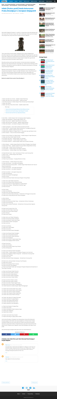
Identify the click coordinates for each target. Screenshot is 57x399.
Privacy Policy (30, 393)
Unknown (7, 357)
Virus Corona (49, 1)
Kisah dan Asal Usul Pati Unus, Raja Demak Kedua (15, 112)
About (18, 393)
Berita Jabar (41, 1)
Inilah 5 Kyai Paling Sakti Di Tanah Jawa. (50, 13)
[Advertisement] (20, 23)
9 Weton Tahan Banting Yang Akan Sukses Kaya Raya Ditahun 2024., (50, 35)
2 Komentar (22, 13)
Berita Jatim (26, 1)
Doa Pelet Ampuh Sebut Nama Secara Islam (49, 61)
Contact (23, 393)
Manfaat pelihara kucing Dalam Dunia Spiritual (50, 18)
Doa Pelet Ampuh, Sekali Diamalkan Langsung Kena (49, 72)
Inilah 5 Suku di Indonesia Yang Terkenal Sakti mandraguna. (50, 8)
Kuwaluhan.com (30, 397)
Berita (20, 1)
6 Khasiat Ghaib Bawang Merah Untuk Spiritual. (50, 30)
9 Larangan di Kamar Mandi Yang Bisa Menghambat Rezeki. (49, 40)
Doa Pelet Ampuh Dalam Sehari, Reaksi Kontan (50, 77)
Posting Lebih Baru (5, 382)
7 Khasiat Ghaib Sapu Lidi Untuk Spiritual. (50, 45)
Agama (16, 1)
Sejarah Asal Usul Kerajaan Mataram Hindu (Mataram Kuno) (17, 109)
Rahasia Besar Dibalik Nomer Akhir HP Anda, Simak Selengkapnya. (49, 51)
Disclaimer (37, 393)
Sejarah (11, 1)
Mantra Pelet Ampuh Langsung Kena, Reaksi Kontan (49, 66)
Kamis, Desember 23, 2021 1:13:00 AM (16, 357)
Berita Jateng (34, 1)
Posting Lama (34, 382)
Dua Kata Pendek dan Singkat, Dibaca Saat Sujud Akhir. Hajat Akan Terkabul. (49, 24)
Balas (6, 352)
